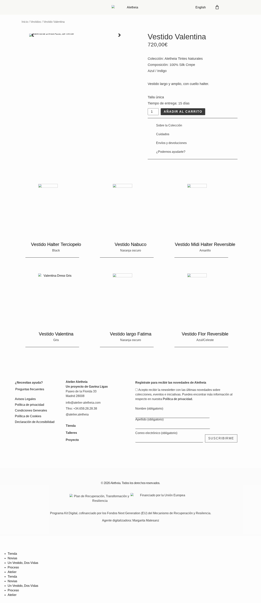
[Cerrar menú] (5, 545)
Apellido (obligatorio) (149, 419)
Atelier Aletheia (77, 381)
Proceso (13, 567)
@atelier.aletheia (77, 414)
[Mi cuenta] (228, 7)
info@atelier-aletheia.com (83, 402)
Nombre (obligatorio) (149, 408)
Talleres (71, 432)
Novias (12, 558)
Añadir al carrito (183, 111)
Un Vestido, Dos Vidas (23, 562)
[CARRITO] (217, 6)
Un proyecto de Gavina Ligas (87, 386)
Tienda (71, 425)
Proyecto (72, 439)
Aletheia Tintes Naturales (184, 59)
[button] (33, 35)
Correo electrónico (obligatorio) (156, 433)
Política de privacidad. (178, 399)
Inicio (25, 21)
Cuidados (162, 134)
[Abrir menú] (239, 6)
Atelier (12, 572)
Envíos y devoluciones (171, 143)
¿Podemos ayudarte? (170, 151)
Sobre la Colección (169, 125)
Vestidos (35, 21)
